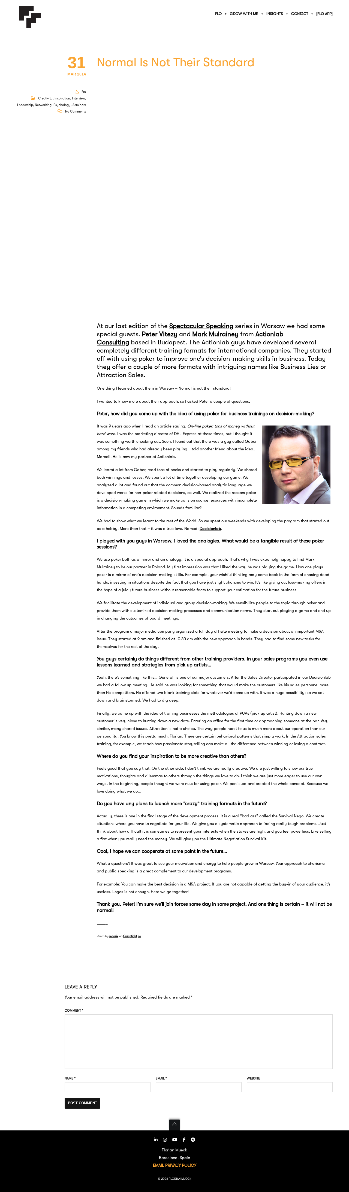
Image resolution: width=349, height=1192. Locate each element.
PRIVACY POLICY (180, 1165)
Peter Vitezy (159, 334)
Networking (43, 105)
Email (161, 1078)
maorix (113, 936)
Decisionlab (210, 528)
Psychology (62, 105)
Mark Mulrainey (215, 334)
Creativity (45, 98)
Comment (74, 1010)
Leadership (25, 105)
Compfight (130, 936)
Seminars (79, 105)
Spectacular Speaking (201, 326)
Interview (78, 98)
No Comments (75, 111)
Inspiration (62, 98)
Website (253, 1078)
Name (70, 1078)
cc (139, 936)
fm (84, 92)
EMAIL (158, 1165)
